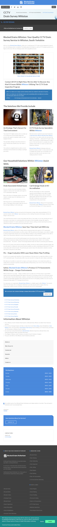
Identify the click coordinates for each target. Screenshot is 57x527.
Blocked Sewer (26, 330)
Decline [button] (42, 521)
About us (7, 342)
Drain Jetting (36, 326)
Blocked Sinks (7, 488)
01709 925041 (8, 22)
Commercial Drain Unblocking (36, 479)
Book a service (5, 7)
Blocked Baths (7, 491)
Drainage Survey (7, 498)
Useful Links (34, 484)
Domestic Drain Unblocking (10, 513)
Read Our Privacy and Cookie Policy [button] (11, 524)
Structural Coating (34, 498)
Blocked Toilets (7, 495)
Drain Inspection (33, 464)
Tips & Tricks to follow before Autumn (28, 76)
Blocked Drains (33, 455)
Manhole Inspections (35, 507)
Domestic (7, 354)
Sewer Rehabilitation (8, 510)
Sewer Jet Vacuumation (35, 501)
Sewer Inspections (8, 504)
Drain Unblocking (34, 461)
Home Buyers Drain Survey (26, 327)
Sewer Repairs (33, 488)
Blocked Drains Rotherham (16, 456)
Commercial (8, 350)
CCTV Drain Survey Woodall (11, 307)
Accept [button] (50, 521)
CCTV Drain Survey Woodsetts (12, 309)
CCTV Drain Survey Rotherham (12, 300)
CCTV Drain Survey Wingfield (11, 304)
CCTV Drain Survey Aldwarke (11, 311)
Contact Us (47, 294)
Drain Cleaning (33, 458)
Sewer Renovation (8, 507)
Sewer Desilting (33, 495)
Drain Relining (33, 473)
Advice (7, 358)
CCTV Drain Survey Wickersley (12, 302)
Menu (53, 7)
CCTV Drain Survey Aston (11, 313)
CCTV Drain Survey (34, 504)
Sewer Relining (33, 491)
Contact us (7, 362)
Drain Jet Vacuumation (35, 476)
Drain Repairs (33, 470)
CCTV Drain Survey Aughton (11, 316)
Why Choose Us (9, 346)
